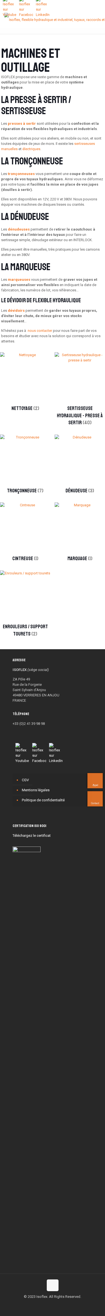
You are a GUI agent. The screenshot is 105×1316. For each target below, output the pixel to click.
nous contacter (40, 331)
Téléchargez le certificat (32, 835)
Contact (95, 803)
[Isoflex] (54, 20)
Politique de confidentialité (43, 800)
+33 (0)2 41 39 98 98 (29, 723)
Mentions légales (36, 790)
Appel (95, 784)
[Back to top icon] (53, 1285)
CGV (25, 780)
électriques (31, 149)
